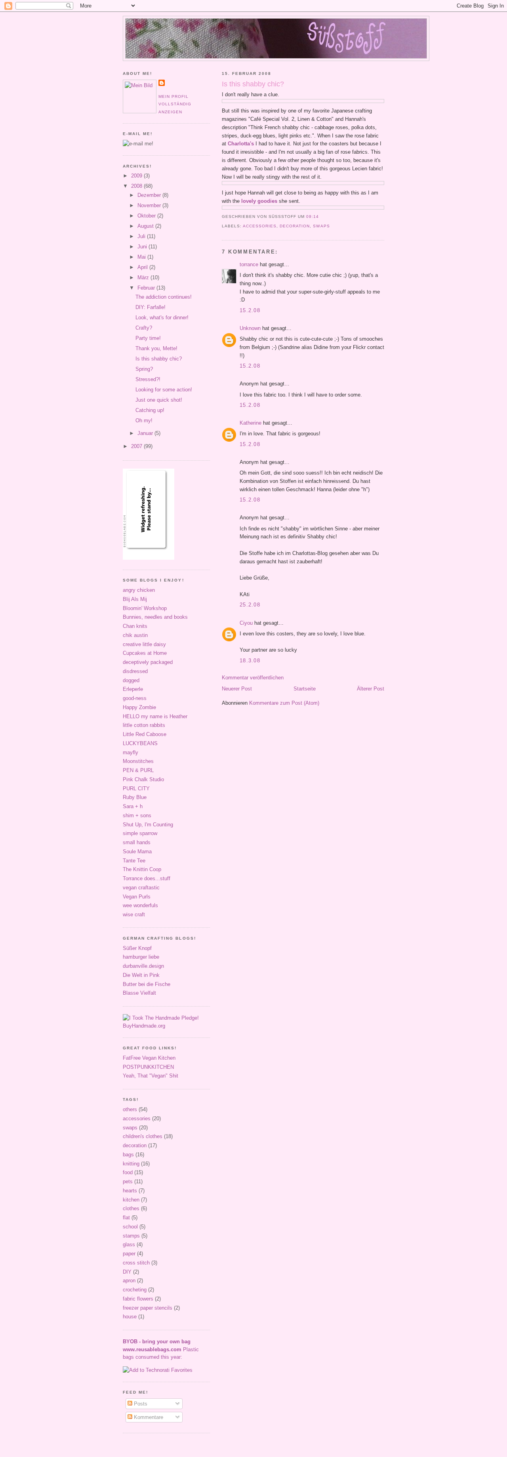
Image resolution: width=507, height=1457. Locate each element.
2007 (137, 446)
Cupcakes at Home (145, 653)
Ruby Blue (135, 797)
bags (128, 1155)
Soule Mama (137, 851)
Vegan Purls (137, 897)
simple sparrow (140, 833)
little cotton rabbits (144, 725)
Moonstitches (138, 761)
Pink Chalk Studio (143, 779)
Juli (142, 236)
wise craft (134, 914)
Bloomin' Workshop (145, 608)
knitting (131, 1164)
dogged (131, 680)
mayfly (130, 752)
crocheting (135, 1290)
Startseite (305, 689)
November (149, 205)
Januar (145, 433)
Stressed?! (147, 379)
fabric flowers (138, 1299)
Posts (139, 1404)
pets (128, 1181)
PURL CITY (136, 788)
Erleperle (133, 689)
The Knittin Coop (142, 869)
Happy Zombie (139, 707)
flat (126, 1218)
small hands (137, 842)
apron (129, 1280)
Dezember (149, 195)
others (130, 1109)
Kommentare (147, 1417)
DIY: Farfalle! (150, 307)
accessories (259, 226)
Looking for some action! (163, 390)
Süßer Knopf (137, 948)
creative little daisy (144, 644)
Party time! (148, 338)
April (143, 267)
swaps (321, 226)
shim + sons (137, 815)
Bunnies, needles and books (155, 617)
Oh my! (143, 420)
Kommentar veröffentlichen (253, 678)
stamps (131, 1236)
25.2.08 (250, 605)
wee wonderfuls (140, 905)
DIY (127, 1272)
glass (129, 1244)
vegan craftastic (141, 888)
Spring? (144, 369)
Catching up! (149, 410)
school (130, 1227)
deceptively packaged (148, 662)
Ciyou (246, 623)
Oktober (147, 216)
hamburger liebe (141, 957)
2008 (137, 186)
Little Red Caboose (144, 734)
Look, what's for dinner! (162, 317)
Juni (143, 247)
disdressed (135, 671)
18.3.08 (250, 661)
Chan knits (135, 626)
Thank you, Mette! (156, 348)
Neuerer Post (237, 689)
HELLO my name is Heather (155, 716)
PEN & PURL (138, 770)
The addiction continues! (163, 297)
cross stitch (136, 1263)
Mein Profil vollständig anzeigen (174, 104)
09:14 (312, 216)
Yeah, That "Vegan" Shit (150, 1076)
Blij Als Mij (135, 599)
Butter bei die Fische (146, 984)
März (144, 277)
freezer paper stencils (147, 1308)
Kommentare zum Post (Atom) (284, 703)
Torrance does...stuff (146, 878)
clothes (131, 1208)
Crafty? (143, 328)
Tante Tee (134, 861)
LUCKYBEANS (140, 743)
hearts (130, 1191)
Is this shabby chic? (253, 84)
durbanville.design (143, 966)
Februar (146, 288)
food (128, 1172)
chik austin (135, 635)
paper (129, 1254)
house (130, 1317)
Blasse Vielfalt (139, 993)
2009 (137, 176)
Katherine (250, 423)
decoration (295, 226)
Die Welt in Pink (141, 975)
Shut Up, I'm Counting (148, 825)
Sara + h (133, 806)
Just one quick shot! (158, 400)
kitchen (131, 1200)
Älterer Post (370, 689)
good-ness (135, 698)
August (146, 226)
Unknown (250, 328)
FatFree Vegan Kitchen (149, 1058)
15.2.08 (250, 310)
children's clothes (142, 1136)
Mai (142, 257)
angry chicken (139, 590)
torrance (249, 264)
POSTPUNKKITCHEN (148, 1067)
